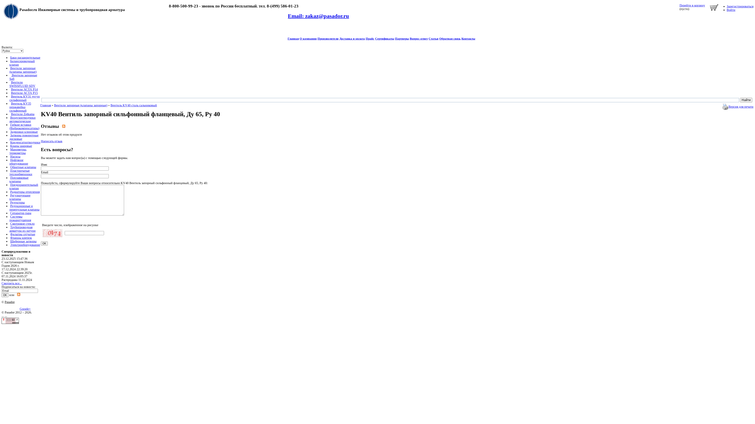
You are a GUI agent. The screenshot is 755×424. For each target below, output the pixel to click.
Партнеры (402, 38)
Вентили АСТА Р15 (24, 93)
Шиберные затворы (23, 241)
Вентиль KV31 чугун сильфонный (24, 98)
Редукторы (17, 202)
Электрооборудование (25, 245)
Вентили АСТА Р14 (24, 89)
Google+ (25, 309)
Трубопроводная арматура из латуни (22, 229)
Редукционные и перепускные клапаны (24, 207)
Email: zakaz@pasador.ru (318, 16)
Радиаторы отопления (25, 192)
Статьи (433, 38)
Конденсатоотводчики (25, 142)
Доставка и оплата (352, 38)
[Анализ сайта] (10, 322)
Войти (731, 10)
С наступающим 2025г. (17, 272)
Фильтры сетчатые (22, 234)
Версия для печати (740, 106)
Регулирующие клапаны (19, 197)
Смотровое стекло (22, 223)
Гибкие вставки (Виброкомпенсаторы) (24, 126)
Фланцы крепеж (21, 237)
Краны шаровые (21, 146)
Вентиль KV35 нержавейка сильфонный (20, 107)
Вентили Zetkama (22, 114)
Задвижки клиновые (24, 131)
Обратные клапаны (23, 167)
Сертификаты (384, 38)
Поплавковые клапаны (19, 179)
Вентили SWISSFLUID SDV (22, 84)
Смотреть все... (12, 283)
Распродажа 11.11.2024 (17, 279)
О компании (308, 38)
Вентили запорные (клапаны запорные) (23, 70)
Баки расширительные (25, 57)
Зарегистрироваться (740, 6)
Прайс (370, 38)
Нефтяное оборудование (18, 161)
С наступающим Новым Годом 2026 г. (18, 263)
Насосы (15, 156)
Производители (328, 38)
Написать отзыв (51, 141)
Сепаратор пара (20, 213)
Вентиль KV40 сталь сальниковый (133, 105)
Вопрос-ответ (419, 38)
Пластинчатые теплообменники (20, 172)
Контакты (468, 38)
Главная (293, 38)
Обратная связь (450, 38)
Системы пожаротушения (20, 218)
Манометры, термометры (18, 151)
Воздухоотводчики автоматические (22, 119)
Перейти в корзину (692, 5)
